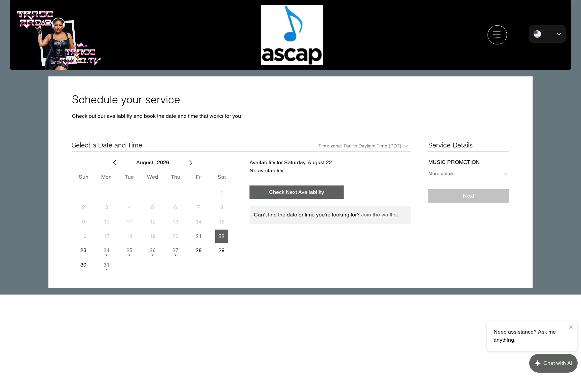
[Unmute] (280, 56)
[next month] (191, 163)
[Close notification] (571, 327)
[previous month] (115, 163)
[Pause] (268, 56)
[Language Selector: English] (547, 34)
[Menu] (497, 35)
